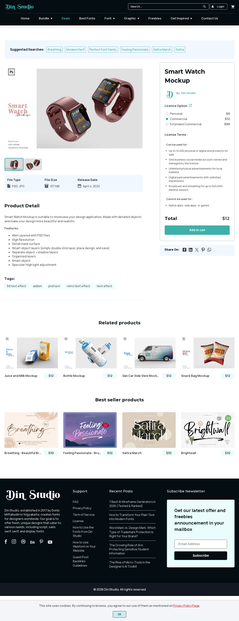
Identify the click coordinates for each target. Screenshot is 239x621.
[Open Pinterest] (41, 543)
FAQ (75, 502)
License (78, 521)
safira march (162, 49)
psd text (54, 286)
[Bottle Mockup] (90, 353)
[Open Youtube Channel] (50, 543)
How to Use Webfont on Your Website (84, 546)
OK (119, 614)
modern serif (75, 49)
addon (37, 286)
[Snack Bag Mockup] (208, 353)
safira (180, 49)
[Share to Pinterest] (202, 249)
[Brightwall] (208, 430)
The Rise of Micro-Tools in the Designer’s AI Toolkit (129, 564)
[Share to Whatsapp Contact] (208, 249)
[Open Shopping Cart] (233, 7)
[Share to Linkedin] (190, 249)
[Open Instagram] (14, 543)
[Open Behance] (32, 543)
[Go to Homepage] (19, 9)
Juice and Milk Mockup (20, 376)
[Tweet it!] (196, 249)
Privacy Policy (82, 508)
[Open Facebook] (5, 543)
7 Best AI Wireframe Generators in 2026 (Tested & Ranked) (132, 504)
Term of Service (84, 515)
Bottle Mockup (74, 376)
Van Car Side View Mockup (141, 376)
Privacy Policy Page (186, 606)
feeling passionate (135, 49)
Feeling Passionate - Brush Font (82, 453)
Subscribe (201, 555)
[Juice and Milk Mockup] (31, 353)
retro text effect (78, 286)
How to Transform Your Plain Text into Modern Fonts (131, 517)
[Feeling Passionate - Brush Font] (90, 430)
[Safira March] (149, 430)
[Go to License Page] (190, 106)
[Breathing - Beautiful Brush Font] (31, 430)
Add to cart (197, 230)
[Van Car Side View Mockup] (149, 353)
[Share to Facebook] (184, 249)
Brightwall (188, 453)
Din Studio (188, 93)
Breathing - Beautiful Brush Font (23, 453)
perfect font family (103, 49)
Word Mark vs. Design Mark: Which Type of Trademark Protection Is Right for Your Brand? (132, 532)
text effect (104, 286)
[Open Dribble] (23, 543)
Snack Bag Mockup (195, 376)
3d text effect (16, 286)
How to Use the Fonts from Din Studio (83, 531)
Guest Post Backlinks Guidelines (81, 561)
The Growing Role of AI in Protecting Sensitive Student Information (129, 549)
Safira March (132, 453)
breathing (54, 49)
